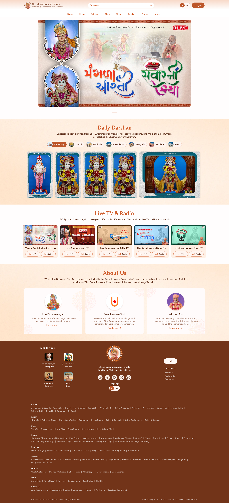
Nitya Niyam (49, 481)
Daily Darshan (114, 127)
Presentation (148, 408)
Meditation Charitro (123, 438)
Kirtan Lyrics (104, 450)
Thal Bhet (169, 372)
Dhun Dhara (73, 429)
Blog (94, 450)
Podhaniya (84, 420)
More (157, 14)
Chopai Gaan (113, 459)
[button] (40, 174)
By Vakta (50, 411)
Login (198, 5)
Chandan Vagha (168, 459)
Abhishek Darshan (71, 459)
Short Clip (47, 462)
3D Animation (37, 459)
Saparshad (189, 438)
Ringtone (62, 481)
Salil (32, 441)
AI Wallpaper (88, 471)
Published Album (49, 420)
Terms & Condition (175, 499)
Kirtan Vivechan (122, 408)
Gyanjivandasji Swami (117, 490)
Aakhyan (136, 408)
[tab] (182, 5)
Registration (170, 376)
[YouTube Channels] (100, 377)
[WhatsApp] (128, 377)
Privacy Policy (191, 499)
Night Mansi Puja (142, 441)
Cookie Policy (147, 499)
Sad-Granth (133, 450)
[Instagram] (114, 377)
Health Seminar (151, 459)
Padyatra (182, 459)
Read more (51, 325)
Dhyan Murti (158, 438)
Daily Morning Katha (76, 408)
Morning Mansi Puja (45, 441)
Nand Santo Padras (67, 420)
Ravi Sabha (93, 408)
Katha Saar (77, 450)
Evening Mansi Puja (103, 441)
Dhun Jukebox (87, 429)
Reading (132, 14)
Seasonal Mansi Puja (124, 441)
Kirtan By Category (133, 420)
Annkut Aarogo (37, 450)
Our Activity (57, 490)
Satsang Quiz (74, 481)
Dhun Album (46, 429)
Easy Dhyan (74, 438)
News (87, 450)
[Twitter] (121, 377)
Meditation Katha (90, 438)
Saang (170, 438)
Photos (145, 14)
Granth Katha (106, 408)
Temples (89, 490)
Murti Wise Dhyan (39, 438)
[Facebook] (107, 377)
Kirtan (82, 14)
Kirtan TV (35, 420)
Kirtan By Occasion (152, 420)
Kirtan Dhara (97, 420)
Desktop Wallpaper (57, 471)
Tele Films (86, 459)
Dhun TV (34, 429)
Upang (178, 438)
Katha (70, 14)
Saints (67, 490)
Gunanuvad (161, 408)
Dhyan (119, 14)
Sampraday (78, 490)
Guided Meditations (58, 438)
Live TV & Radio (114, 213)
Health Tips (52, 450)
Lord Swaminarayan (40, 490)
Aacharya (100, 490)
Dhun (107, 14)
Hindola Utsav (99, 459)
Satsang (94, 14)
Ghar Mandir (74, 471)
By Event (72, 411)
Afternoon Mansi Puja (83, 441)
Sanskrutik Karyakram (132, 459)
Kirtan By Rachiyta (114, 420)
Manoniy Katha (176, 408)
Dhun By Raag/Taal (105, 429)
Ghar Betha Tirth (53, 459)
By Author (61, 411)
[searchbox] (120, 5)
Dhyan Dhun (59, 429)
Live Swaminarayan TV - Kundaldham (47, 408)
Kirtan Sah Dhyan (142, 438)
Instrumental (106, 438)
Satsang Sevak (118, 450)
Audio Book (36, 462)
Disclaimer (160, 499)
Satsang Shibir (37, 411)
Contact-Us (170, 379)
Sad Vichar (64, 450)
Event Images (103, 471)
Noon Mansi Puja (64, 441)
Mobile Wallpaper (39, 471)
